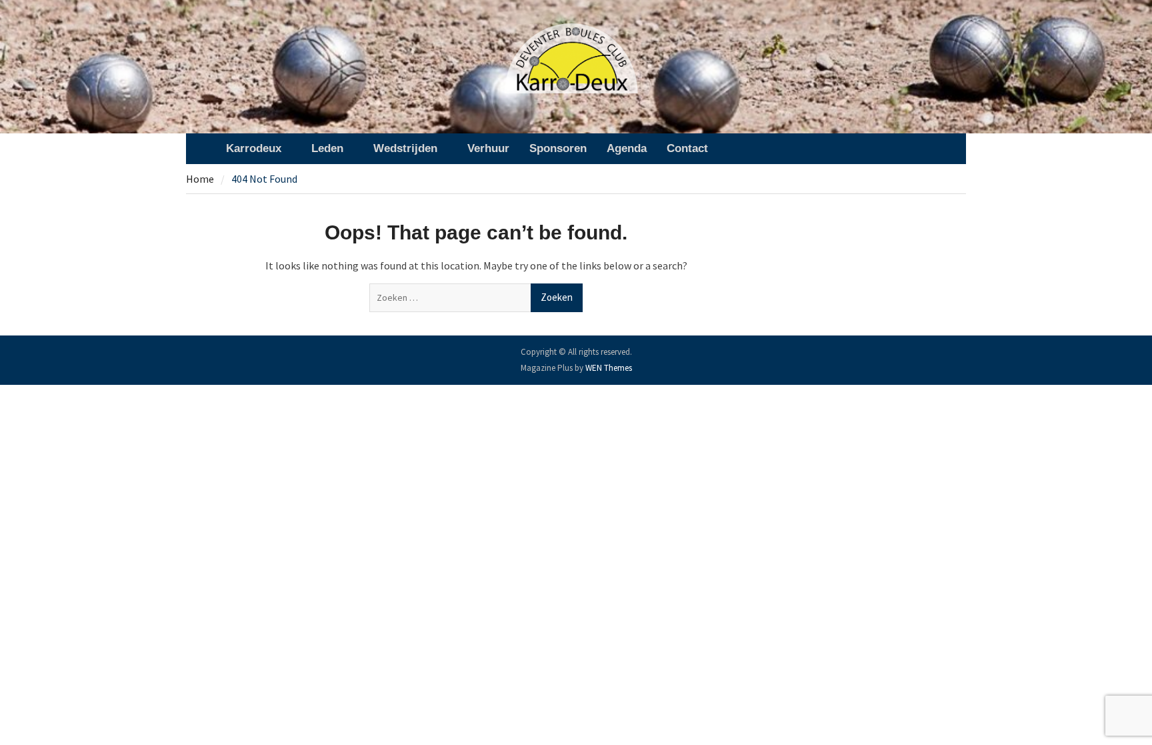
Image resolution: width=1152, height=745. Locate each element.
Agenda (627, 148)
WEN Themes (608, 368)
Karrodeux (253, 148)
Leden (327, 148)
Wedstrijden (405, 148)
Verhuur (488, 148)
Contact (687, 148)
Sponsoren (558, 148)
